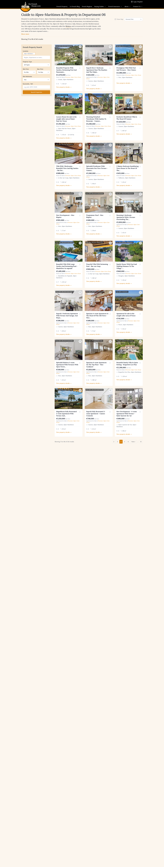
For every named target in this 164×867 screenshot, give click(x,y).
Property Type (27, 62)
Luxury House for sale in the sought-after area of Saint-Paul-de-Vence (66, 119)
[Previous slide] (56, 55)
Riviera (68, 26)
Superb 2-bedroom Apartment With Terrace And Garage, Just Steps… (67, 316)
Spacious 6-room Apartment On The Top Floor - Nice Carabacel (96, 365)
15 (141, 442)
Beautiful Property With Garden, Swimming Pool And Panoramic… (66, 70)
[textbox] (37, 57)
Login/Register (138, 2)
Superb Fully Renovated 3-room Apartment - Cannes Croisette (95, 414)
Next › (133, 442)
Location (25, 51)
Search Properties (36, 92)
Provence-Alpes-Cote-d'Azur (73, 77)
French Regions (87, 6)
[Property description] (80, 68)
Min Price (26, 69)
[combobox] (36, 57)
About (127, 6)
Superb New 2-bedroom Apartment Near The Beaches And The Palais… (96, 70)
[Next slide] (80, 55)
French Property (61, 6)
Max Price (40, 69)
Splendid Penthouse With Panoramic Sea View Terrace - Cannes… (97, 168)
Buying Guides (99, 6)
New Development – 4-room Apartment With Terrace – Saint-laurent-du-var (126, 414)
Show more (25, 34)
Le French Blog (75, 6)
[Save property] (80, 46)
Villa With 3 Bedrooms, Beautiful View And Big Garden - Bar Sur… (67, 168)
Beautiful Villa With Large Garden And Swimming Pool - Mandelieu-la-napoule (66, 266)
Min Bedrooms (27, 76)
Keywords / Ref (28, 84)
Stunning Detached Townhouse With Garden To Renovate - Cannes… (96, 119)
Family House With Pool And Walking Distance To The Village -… (126, 266)
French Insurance (114, 6)
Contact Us (136, 6)
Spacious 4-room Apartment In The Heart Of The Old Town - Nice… (97, 316)
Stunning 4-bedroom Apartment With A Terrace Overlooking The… (125, 217)
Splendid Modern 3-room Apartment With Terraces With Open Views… (67, 365)
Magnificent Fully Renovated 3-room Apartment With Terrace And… (66, 414)
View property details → (63, 87)
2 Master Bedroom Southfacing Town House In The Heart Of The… (127, 168)
